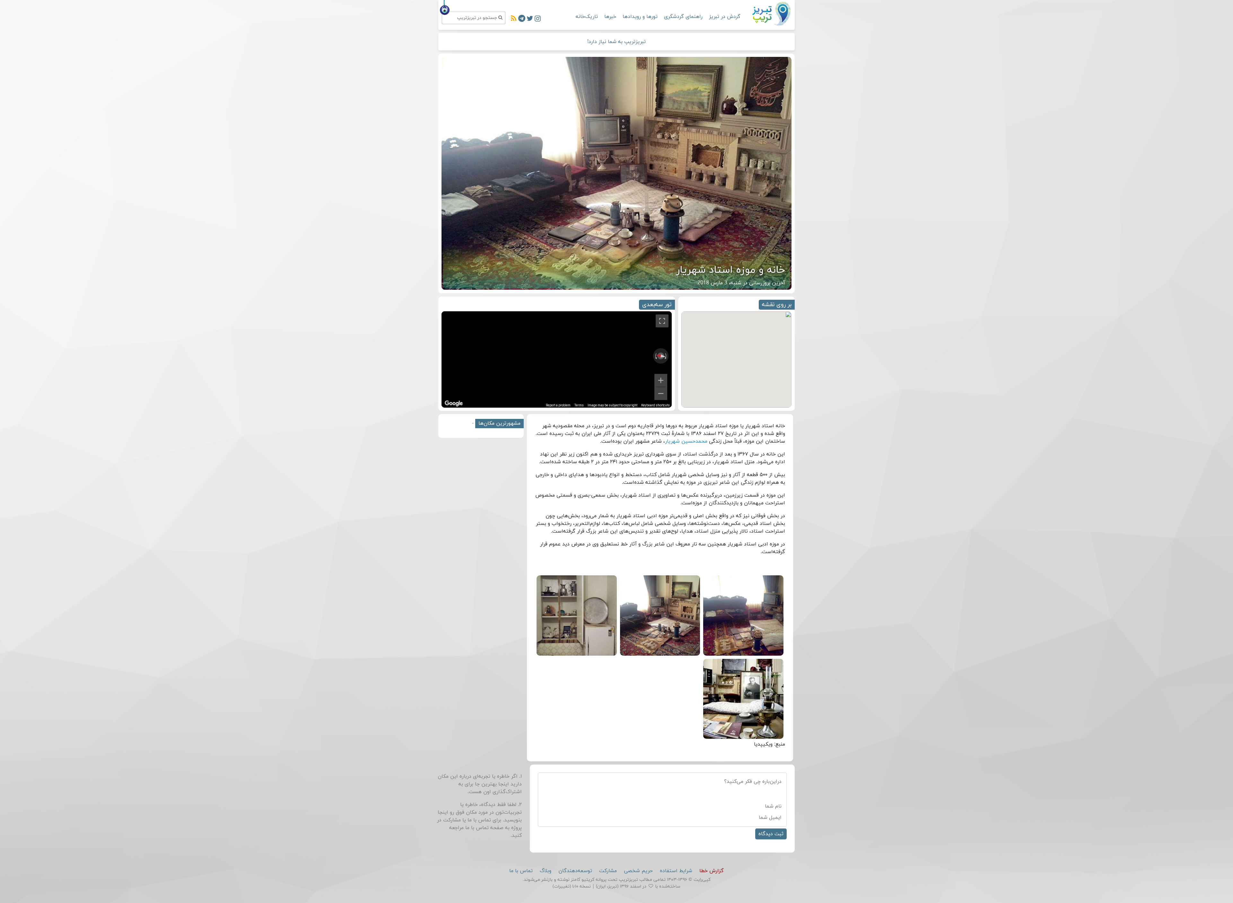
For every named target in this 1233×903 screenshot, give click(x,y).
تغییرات (562, 886)
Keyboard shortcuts (655, 405)
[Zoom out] (660, 393)
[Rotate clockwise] (666, 356)
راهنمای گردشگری (683, 16)
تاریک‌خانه (587, 16)
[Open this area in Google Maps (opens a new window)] (453, 403)
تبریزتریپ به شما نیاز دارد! (616, 41)
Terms (579, 405)
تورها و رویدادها (640, 16)
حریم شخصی (638, 870)
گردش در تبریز (724, 16)
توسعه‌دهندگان (575, 870)
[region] (557, 359)
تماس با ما (477, 827)
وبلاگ (545, 870)
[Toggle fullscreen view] (662, 320)
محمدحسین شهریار (686, 441)
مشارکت (608, 870)
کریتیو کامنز (582, 880)
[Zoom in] (660, 380)
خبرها (610, 16)
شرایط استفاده (676, 870)
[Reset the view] (660, 355)
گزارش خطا (711, 870)
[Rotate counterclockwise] (655, 356)
